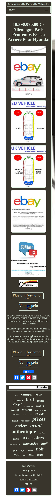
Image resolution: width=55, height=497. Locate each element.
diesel (17, 405)
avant (36, 425)
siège (22, 450)
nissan (15, 420)
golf (15, 450)
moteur (27, 410)
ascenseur (15, 444)
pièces (39, 419)
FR (31, 484)
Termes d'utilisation (29, 479)
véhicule (39, 413)
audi (31, 454)
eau (17, 454)
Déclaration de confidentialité (28, 475)
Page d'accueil (28, 466)
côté (24, 455)
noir (40, 448)
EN (26, 484)
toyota (18, 400)
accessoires (33, 437)
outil (44, 444)
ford (30, 399)
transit (15, 410)
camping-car (31, 394)
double (16, 414)
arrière (21, 425)
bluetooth (40, 406)
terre (30, 415)
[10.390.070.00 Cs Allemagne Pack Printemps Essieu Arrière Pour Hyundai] (28, 50)
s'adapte (30, 450)
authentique (24, 431)
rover (42, 432)
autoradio (40, 410)
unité (40, 454)
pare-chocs (25, 421)
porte (16, 395)
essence (40, 400)
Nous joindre (29, 470)
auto (16, 438)
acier (24, 415)
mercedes (30, 443)
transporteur (28, 406)
